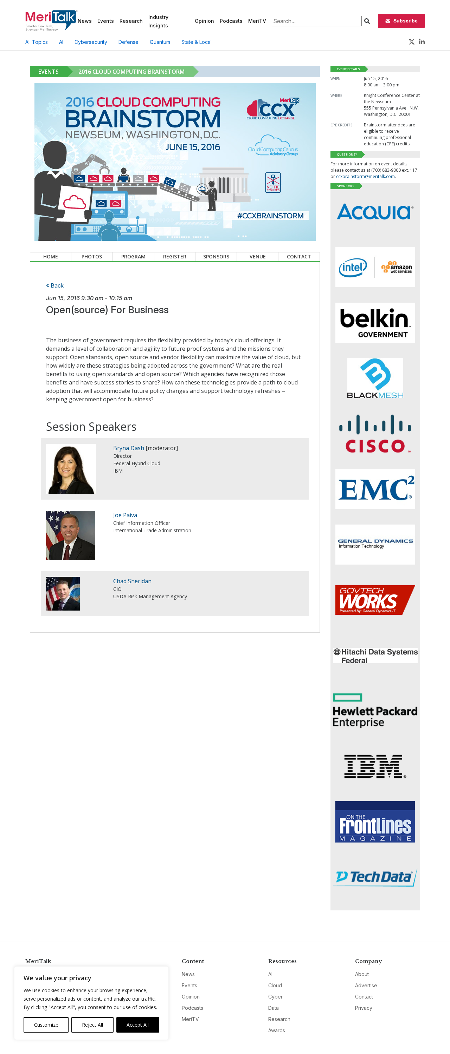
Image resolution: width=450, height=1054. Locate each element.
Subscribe (405, 21)
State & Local (196, 42)
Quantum (160, 42)
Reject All (92, 1024)
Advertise (366, 985)
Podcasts (231, 21)
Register (174, 256)
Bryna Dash (128, 448)
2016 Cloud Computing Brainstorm (131, 71)
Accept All (138, 1024)
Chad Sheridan (132, 581)
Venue (258, 256)
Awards (276, 1030)
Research (131, 21)
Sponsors (216, 256)
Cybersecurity (91, 42)
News (85, 21)
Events (105, 21)
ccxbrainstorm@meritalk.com (365, 176)
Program (133, 256)
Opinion (204, 21)
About (362, 974)
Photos (92, 256)
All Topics (36, 42)
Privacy (363, 1008)
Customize (46, 1024)
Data (273, 1008)
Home (50, 256)
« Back (55, 285)
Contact (299, 256)
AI (61, 42)
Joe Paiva (125, 515)
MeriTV (257, 21)
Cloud (275, 985)
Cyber (275, 997)
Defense (128, 42)
